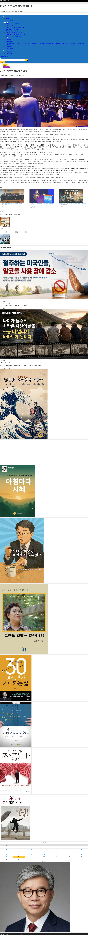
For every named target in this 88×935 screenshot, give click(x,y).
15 (81, 852)
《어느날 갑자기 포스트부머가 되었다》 (15, 34)
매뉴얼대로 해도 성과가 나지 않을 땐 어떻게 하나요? (11, 203)
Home (4, 17)
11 (31, 852)
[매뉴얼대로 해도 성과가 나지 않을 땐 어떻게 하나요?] (14, 196)
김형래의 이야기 (10, 53)
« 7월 (43, 861)
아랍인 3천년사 (9, 48)
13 (56, 852)
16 (6, 854)
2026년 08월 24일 (6, 308)
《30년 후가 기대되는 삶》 (12, 31)
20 (56, 854)
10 (19, 852)
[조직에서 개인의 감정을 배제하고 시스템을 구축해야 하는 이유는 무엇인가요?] (43, 196)
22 (81, 854)
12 (44, 852)
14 (69, 852)
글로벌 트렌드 (9, 46)
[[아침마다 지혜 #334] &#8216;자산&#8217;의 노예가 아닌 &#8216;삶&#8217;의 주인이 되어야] (73, 196)
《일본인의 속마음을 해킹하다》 (14, 24)
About (7, 18)
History (5, 50)
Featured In (6, 38)
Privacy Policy (9, 20)
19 (44, 854)
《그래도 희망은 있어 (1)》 (12, 29)
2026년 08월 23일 (6, 368)
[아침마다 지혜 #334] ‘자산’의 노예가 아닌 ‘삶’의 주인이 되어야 (72, 203)
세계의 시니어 (9, 45)
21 (69, 854)
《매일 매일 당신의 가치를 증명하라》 (15, 32)
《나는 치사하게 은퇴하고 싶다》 (14, 36)
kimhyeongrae (4, 75)
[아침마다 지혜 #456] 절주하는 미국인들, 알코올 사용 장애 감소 (15, 306)
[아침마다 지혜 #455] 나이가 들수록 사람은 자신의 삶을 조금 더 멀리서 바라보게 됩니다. (20, 365)
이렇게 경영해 (45, 43)
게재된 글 (5, 65)
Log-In (3, 62)
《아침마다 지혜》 (10, 25)
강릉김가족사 (9, 52)
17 (19, 854)
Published (5, 22)
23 (6, 857)
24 (19, 857)
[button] (0, 58)
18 (31, 854)
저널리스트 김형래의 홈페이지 (16, 6)
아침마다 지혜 (9, 41)
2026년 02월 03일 (14, 75)
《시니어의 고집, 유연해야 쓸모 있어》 (15, 27)
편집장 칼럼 (8, 39)
